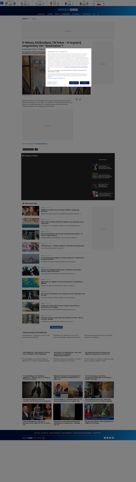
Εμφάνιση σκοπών (52, 82)
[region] (68, 67)
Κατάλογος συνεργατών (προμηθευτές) (56, 78)
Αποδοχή (85, 82)
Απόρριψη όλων (73, 82)
